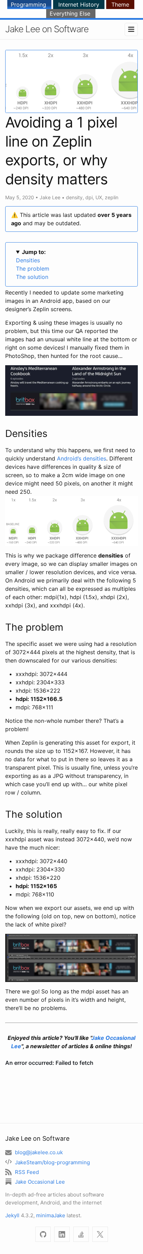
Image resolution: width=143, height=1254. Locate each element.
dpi (89, 197)
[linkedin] (62, 1234)
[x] (100, 1234)
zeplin (111, 197)
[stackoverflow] (81, 1234)
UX (98, 197)
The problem (32, 268)
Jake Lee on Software (47, 29)
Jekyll (12, 1215)
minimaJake (50, 1215)
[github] (43, 1234)
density (74, 197)
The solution (32, 276)
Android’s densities (81, 458)
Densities (28, 260)
